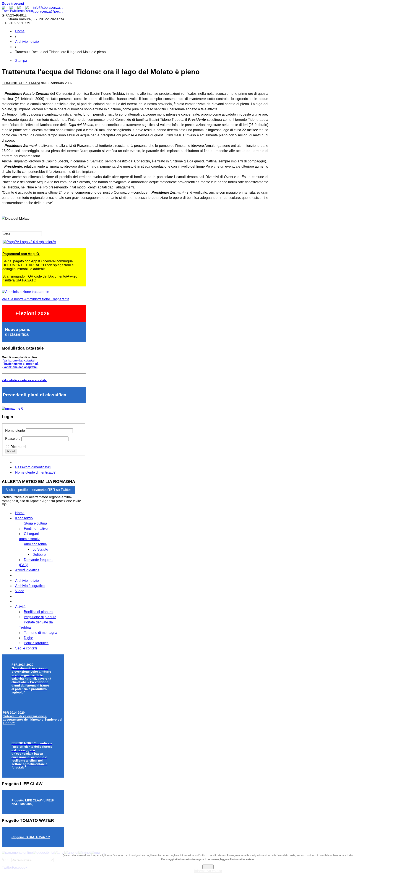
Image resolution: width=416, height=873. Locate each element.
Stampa (21, 60)
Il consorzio (24, 518)
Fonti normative (36, 528)
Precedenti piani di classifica (34, 394)
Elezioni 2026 (32, 313)
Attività (20, 606)
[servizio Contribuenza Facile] (12, 408)
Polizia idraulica (36, 643)
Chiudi (208, 866)
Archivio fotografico (30, 586)
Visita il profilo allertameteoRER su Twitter (38, 490)
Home (19, 31)
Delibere (39, 554)
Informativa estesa (208, 871)
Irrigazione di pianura (40, 617)
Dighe (28, 638)
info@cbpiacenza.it (47, 7)
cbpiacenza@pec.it (47, 11)
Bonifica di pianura (38, 612)
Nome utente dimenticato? (35, 472)
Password (13, 438)
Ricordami (18, 447)
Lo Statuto (40, 549)
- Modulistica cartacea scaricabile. (24, 380)
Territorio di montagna (40, 632)
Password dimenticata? (33, 467)
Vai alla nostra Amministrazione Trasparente (35, 299)
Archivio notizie (27, 41)
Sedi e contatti (26, 648)
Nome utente (15, 430)
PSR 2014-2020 (32, 718)
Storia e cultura (35, 523)
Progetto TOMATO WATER (30, 837)
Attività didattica (27, 570)
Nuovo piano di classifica (18, 332)
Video (19, 591)
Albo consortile (35, 544)
